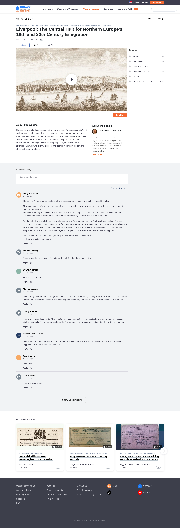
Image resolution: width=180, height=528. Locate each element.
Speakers (108, 9)
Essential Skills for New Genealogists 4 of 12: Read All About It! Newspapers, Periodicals (38, 459)
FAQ (18, 503)
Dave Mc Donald (26, 464)
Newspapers (36, 453)
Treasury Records (98, 453)
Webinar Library (91, 9)
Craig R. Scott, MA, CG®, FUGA (82, 464)
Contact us (82, 486)
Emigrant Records (102, 25)
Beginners (24, 453)
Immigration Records (81, 25)
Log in (145, 2)
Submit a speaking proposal (90, 494)
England (44, 25)
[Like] (31, 243)
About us (51, 486)
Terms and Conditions (57, 494)
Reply (25, 243)
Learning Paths (128, 9)
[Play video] (71, 79)
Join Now (157, 2)
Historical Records (60, 25)
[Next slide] (163, 451)
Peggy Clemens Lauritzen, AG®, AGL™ (135, 464)
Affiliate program (84, 490)
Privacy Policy (53, 499)
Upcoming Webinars (67, 9)
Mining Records (147, 453)
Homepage (47, 9)
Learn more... (98, 154)
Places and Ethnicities (27, 25)
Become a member (55, 490)
